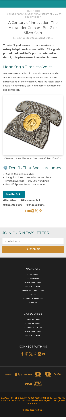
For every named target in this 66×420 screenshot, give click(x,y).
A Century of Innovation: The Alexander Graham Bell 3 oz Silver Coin (33, 28)
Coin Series (33, 274)
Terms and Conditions (33, 290)
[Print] (32, 210)
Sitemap (33, 302)
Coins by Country (33, 327)
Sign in (26, 298)
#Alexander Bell (30, 200)
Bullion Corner (33, 286)
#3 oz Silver (10, 200)
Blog (33, 294)
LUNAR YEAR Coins (33, 282)
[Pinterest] (40, 210)
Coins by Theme (33, 319)
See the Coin (14, 194)
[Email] (29, 210)
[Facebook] (25, 210)
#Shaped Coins (35, 204)
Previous (4, 417)
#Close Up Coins (12, 204)
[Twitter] (36, 210)
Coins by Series (33, 323)
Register (38, 298)
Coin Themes (33, 278)
